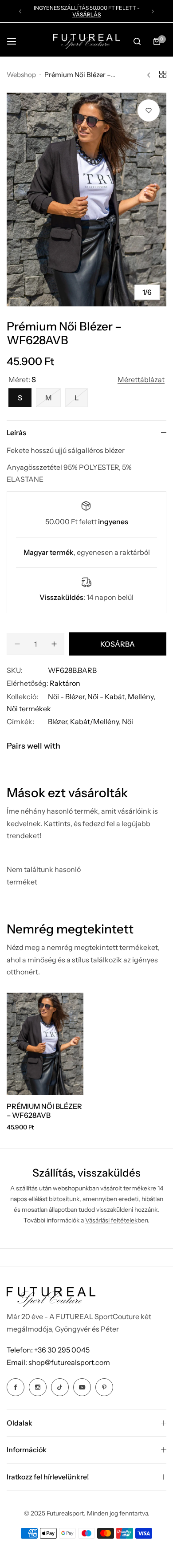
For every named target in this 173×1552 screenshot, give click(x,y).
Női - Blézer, (67, 696)
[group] (86, 199)
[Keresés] (137, 41)
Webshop (21, 74)
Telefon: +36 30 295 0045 (48, 1349)
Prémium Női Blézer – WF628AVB (44, 1111)
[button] (20, 11)
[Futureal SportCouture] (86, 41)
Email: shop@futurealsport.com (58, 1362)
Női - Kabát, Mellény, (121, 696)
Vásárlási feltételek (111, 1220)
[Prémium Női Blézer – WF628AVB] (45, 1044)
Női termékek (29, 708)
